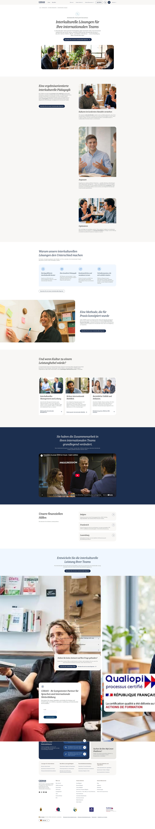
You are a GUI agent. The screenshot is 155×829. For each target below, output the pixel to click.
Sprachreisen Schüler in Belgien (103, 769)
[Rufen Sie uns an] (105, 2)
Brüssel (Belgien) (79, 785)
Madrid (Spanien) (79, 799)
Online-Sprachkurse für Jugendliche (104, 767)
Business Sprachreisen (45, 766)
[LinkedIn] (44, 792)
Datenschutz (94, 817)
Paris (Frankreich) (79, 793)
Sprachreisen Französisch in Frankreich (86, 768)
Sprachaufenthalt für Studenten (103, 772)
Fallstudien (99, 787)
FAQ (56, 797)
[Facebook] (39, 792)
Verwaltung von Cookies (102, 817)
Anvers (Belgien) (79, 787)
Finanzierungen (100, 789)
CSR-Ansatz (58, 789)
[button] (49, 2)
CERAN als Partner (59, 785)
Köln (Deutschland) (80, 797)
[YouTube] (46, 792)
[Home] (40, 7)
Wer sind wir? (58, 783)
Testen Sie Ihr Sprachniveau (102, 791)
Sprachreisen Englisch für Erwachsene (67, 766)
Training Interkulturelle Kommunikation (48, 770)
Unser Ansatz (58, 787)
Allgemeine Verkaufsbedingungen (84, 817)
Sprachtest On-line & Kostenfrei (84, 766)
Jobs (57, 793)
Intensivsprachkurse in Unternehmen (67, 768)
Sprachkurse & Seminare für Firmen (48, 768)
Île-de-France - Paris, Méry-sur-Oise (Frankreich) (85, 791)
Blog (98, 783)
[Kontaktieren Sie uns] (109, 2)
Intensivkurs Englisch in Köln (83, 770)
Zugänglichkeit (59, 791)
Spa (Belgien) (79, 783)
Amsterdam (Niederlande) (81, 795)
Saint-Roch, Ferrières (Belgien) (82, 789)
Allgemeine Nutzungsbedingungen (70, 817)
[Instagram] (41, 792)
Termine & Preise (59, 795)
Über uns (71, 2)
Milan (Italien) (78, 801)
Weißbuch (99, 785)
